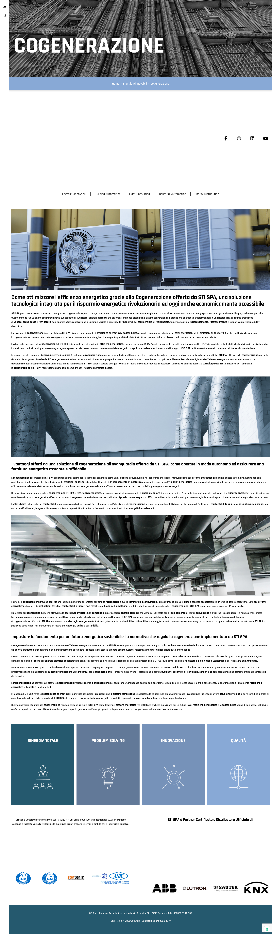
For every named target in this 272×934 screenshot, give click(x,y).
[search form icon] (4, 16)
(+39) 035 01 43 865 (181, 913)
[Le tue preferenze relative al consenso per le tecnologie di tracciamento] (267, 929)
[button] (74, 194)
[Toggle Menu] (4, 7)
